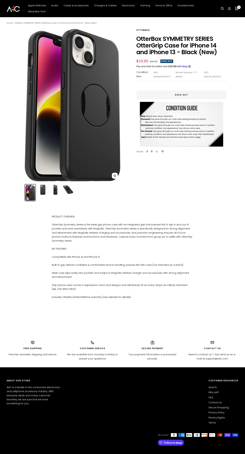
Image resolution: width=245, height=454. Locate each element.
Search (212, 387)
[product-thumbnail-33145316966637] (55, 189)
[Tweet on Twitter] (157, 151)
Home (10, 23)
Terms (212, 422)
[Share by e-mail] (162, 151)
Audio (54, 5)
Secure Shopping (218, 407)
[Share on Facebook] (147, 151)
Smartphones (186, 5)
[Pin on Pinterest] (151, 151)
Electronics (128, 5)
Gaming (145, 5)
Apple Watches (37, 5)
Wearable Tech (37, 11)
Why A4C (213, 392)
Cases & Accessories (76, 5)
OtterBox (143, 30)
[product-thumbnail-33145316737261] (68, 189)
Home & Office (163, 5)
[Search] (222, 8)
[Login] (229, 8)
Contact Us (215, 402)
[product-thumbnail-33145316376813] (42, 189)
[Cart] (236, 8)
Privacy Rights (216, 417)
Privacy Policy (216, 412)
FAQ (210, 397)
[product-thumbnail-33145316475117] (30, 192)
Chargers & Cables (105, 5)
